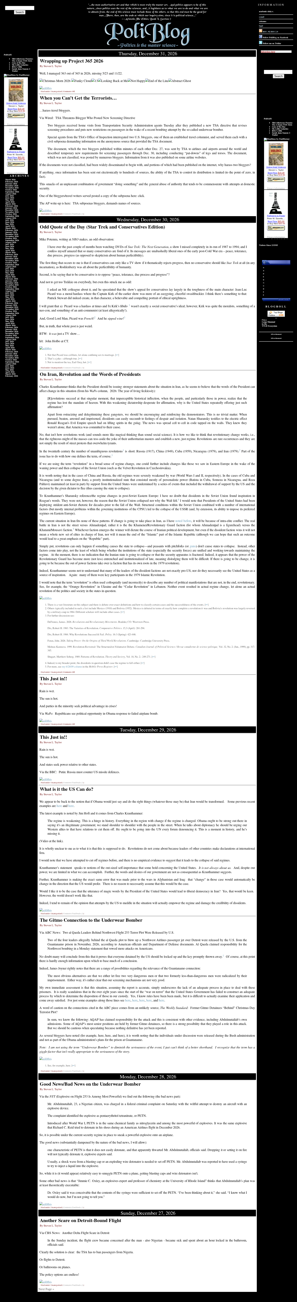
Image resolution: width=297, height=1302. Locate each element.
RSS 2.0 (274, 31)
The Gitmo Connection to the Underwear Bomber (91, 919)
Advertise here (268, 51)
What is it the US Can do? (66, 788)
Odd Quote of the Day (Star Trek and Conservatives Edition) (102, 226)
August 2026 (10, 193)
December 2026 (11, 185)
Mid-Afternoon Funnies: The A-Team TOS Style (22, 59)
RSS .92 (266, 31)
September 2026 (12, 191)
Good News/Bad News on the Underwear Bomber (90, 1083)
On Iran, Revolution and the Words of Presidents (90, 373)
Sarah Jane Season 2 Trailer (21, 69)
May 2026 (9, 199)
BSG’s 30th (17, 66)
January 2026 (11, 183)
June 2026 (9, 197)
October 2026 (11, 189)
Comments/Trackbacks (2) (73, 214)
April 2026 (10, 201)
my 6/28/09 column (72, 666)
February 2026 (11, 181)
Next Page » (46, 1289)
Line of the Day (18, 62)
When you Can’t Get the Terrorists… (78, 97)
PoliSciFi (8, 54)
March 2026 (10, 179)
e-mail (261, 16)
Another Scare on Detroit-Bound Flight (80, 1220)
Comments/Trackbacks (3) (73, 368)
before (187, 521)
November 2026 (12, 187)
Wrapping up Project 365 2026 (71, 60)
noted (178, 521)
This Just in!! (53, 678)
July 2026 (9, 195)
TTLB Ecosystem (269, 325)
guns (193, 546)
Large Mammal (268, 321)
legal (261, 25)
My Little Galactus (20, 64)
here (59, 806)
